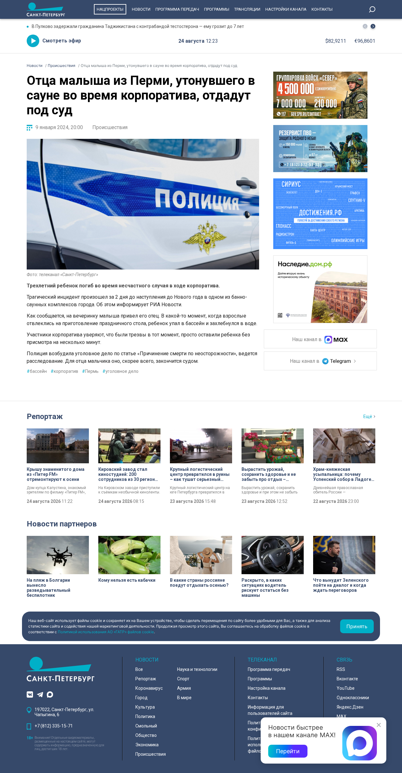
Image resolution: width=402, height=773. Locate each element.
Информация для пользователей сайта (270, 710)
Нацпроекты (110, 9)
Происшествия (110, 127)
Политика (145, 716)
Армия (184, 688)
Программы (216, 9)
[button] (373, 26)
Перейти (288, 751)
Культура (145, 707)
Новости (141, 9)
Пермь (90, 371)
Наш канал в (307, 340)
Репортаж (45, 416)
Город (141, 697)
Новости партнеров (62, 524)
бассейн (37, 371)
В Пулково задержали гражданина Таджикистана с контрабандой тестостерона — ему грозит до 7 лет (138, 26)
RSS (341, 669)
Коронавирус (149, 688)
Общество (146, 735)
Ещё (367, 416)
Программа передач (177, 9)
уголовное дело (120, 371)
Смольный (146, 725)
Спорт (183, 678)
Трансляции (247, 9)
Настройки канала (286, 9)
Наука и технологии (197, 669)
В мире (184, 697)
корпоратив (64, 371)
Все (139, 669)
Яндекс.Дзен (350, 707)
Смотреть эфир (61, 41)
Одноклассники (353, 697)
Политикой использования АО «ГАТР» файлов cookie (106, 631)
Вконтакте (347, 678)
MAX (341, 716)
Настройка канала (266, 688)
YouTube (346, 688)
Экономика (147, 744)
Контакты (322, 9)
